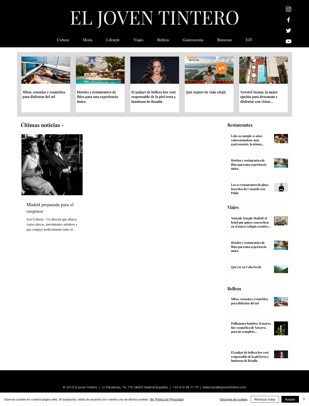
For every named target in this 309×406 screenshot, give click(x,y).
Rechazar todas (264, 399)
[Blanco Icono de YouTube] (288, 41)
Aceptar (290, 399)
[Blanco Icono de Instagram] (288, 9)
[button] (249, 40)
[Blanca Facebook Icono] (288, 19)
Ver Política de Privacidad (167, 399)
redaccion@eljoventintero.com (224, 387)
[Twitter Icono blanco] (288, 30)
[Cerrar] (303, 399)
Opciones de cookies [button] (233, 399)
